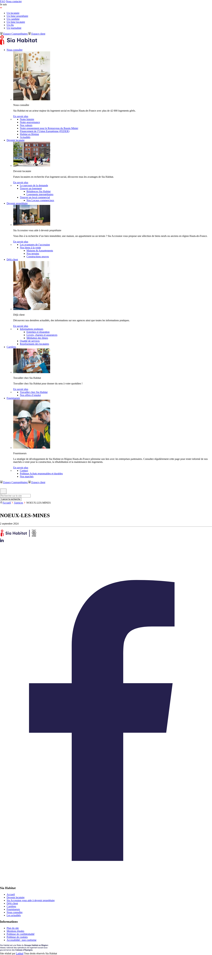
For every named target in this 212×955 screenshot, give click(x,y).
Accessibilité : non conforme (21, 940)
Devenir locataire (16, 897)
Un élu (10, 25)
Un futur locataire (16, 22)
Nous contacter (14, 1)
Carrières (11, 906)
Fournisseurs (13, 909)
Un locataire (13, 13)
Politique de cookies (17, 937)
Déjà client (12, 903)
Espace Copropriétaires (15, 33)
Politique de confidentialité (20, 934)
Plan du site (13, 928)
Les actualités (14, 915)
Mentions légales (15, 931)
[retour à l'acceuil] (18, 44)
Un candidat (13, 19)
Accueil (7, 502)
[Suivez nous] (2, 541)
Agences (18, 502)
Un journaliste (14, 28)
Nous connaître (15, 912)
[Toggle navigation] (3, 491)
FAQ (2, 1)
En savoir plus (20, 116)
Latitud (19, 953)
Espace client (38, 33)
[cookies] (2, 507)
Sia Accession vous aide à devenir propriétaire (31, 900)
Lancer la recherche (10, 499)
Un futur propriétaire (17, 16)
